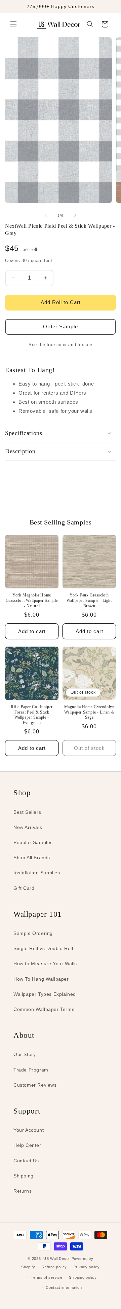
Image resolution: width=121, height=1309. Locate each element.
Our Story (24, 1054)
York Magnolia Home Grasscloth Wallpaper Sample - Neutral (32, 600)
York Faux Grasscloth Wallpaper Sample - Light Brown (89, 600)
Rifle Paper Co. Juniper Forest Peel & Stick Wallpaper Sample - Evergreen (32, 714)
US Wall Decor (56, 1259)
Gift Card (23, 888)
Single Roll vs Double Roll (43, 948)
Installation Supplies (36, 872)
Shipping (23, 1175)
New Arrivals (27, 827)
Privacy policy (87, 1267)
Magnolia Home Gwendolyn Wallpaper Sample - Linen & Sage (89, 712)
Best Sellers (27, 812)
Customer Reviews (35, 1085)
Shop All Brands (31, 857)
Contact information (64, 1287)
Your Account (28, 1130)
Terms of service (46, 1277)
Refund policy (54, 1267)
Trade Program (30, 1069)
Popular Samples (33, 842)
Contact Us (26, 1160)
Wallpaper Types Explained (44, 994)
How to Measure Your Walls (45, 963)
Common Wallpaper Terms (43, 1009)
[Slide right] (75, 215)
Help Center (27, 1145)
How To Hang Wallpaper (41, 979)
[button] (13, 24)
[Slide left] (45, 215)
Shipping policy (83, 1277)
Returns (22, 1191)
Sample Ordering (33, 933)
